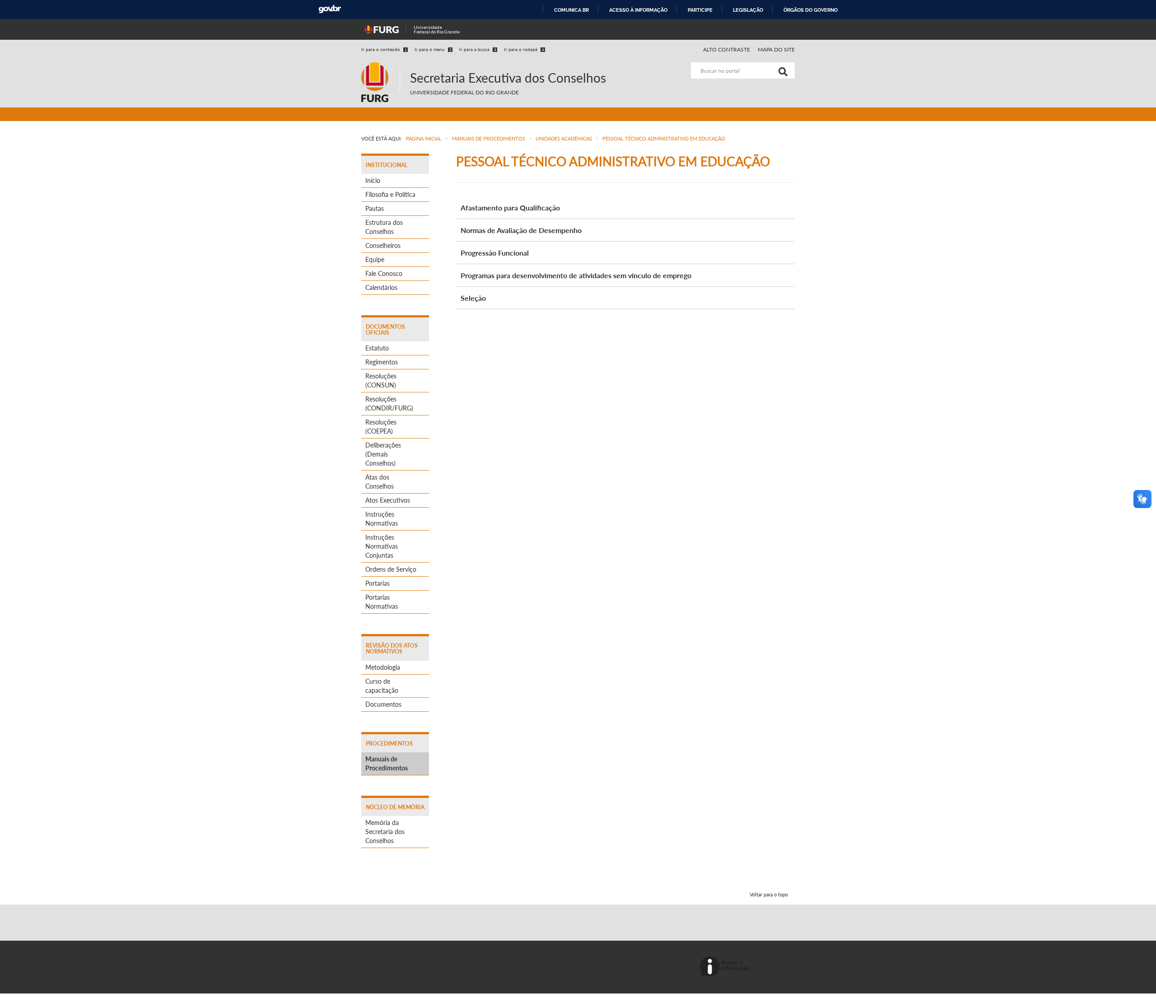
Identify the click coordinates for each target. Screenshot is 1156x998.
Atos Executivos (387, 500)
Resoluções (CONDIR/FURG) (389, 403)
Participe (700, 10)
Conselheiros (383, 245)
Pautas (374, 208)
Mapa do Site (776, 49)
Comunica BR (571, 10)
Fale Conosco (383, 273)
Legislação (748, 10)
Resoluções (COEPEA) (380, 426)
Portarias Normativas (381, 601)
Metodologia (382, 667)
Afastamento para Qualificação (510, 207)
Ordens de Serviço (390, 569)
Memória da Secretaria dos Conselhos (385, 831)
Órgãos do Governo (810, 10)
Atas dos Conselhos (379, 481)
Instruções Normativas (381, 518)
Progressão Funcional (495, 252)
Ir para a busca (477, 49)
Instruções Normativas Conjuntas (381, 546)
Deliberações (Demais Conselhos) (383, 454)
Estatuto (377, 348)
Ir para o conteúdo (384, 49)
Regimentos (381, 362)
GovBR (329, 9)
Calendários (381, 287)
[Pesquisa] (781, 70)
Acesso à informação (638, 10)
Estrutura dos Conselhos (384, 227)
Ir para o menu (433, 49)
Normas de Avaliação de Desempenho (521, 230)
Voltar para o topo (769, 894)
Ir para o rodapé (524, 49)
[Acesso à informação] (726, 967)
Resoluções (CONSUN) (380, 380)
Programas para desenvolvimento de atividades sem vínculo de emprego (576, 275)
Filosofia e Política (390, 194)
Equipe (374, 259)
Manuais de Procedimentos (386, 763)
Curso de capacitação (381, 685)
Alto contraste (726, 49)
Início (372, 180)
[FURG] (380, 66)
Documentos (383, 704)
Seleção (473, 298)
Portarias (377, 583)
